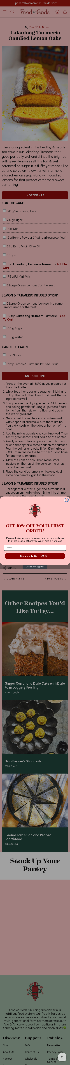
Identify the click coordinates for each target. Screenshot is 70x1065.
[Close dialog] (67, 500)
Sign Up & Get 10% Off (35, 556)
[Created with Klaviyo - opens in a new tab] (35, 567)
